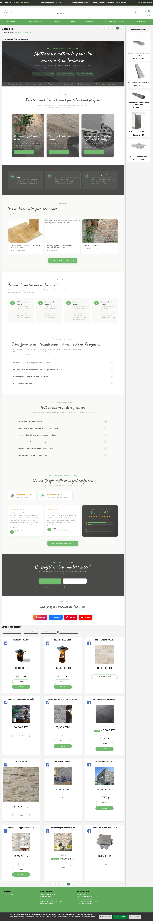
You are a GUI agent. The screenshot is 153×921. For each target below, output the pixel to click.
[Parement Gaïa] (21, 802)
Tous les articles (7, 33)
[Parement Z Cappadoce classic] (21, 851)
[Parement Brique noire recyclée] (21, 722)
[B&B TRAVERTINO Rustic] (104, 663)
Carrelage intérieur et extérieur (87, 901)
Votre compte (8, 894)
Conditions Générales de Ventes (51, 901)
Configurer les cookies (84, 904)
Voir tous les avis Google (61, 543)
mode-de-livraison (46, 904)
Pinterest (72, 617)
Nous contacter (49, 581)
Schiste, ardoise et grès (85, 899)
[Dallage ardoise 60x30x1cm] (104, 722)
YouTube (87, 617)
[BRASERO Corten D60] (62, 663)
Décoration (55, 22)
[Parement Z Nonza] (63, 785)
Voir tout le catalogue (61, 260)
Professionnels (141, 22)
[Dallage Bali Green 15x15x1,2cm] (104, 851)
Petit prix (72, 22)
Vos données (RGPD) (47, 894)
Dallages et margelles (84, 897)
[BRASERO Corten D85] (21, 663)
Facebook (57, 617)
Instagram (41, 617)
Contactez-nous (46, 897)
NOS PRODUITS (12, 22)
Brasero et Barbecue (34, 22)
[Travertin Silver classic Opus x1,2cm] (63, 722)
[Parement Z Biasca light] (104, 785)
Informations (90, 22)
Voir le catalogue (73, 581)
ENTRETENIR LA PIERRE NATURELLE (115, 22)
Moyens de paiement (47, 899)
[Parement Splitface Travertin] (63, 851)
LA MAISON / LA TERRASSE (22, 33)
